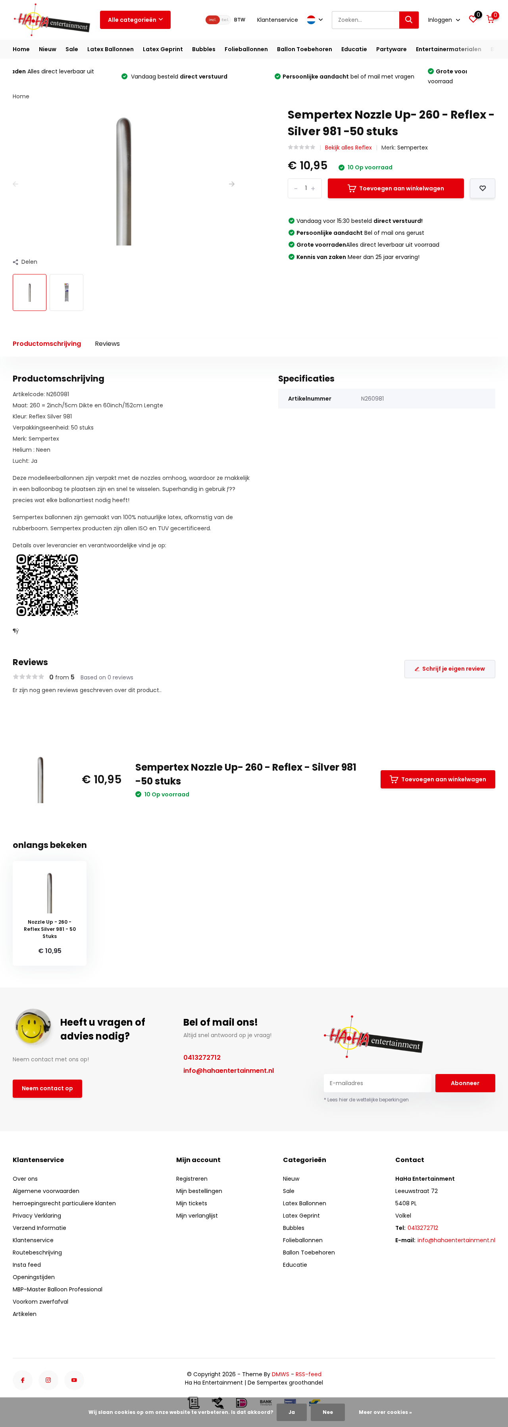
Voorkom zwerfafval (40, 1302)
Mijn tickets (191, 1203)
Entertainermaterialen (448, 49)
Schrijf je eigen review (453, 669)
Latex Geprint (163, 49)
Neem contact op (47, 1088)
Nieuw (47, 49)
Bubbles (204, 49)
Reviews (107, 343)
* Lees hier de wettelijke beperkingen (366, 1099)
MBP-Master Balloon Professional (57, 1289)
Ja (292, 1412)
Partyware (391, 49)
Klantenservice (277, 20)
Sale (71, 49)
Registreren (192, 1179)
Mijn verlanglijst (197, 1216)
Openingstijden (34, 1277)
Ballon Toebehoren (304, 49)
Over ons (25, 1179)
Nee (328, 1412)
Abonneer (465, 1083)
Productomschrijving (47, 343)
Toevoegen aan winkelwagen (401, 188)
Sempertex (412, 148)
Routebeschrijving (37, 1252)
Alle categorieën (132, 20)
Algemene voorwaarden (46, 1191)
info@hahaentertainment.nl (228, 1070)
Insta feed (27, 1265)
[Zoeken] (409, 20)
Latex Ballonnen (110, 49)
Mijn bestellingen (199, 1191)
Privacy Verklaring (37, 1216)
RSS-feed (308, 1374)
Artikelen (25, 1314)
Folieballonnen (246, 49)
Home (21, 49)
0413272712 (202, 1057)
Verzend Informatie (39, 1228)
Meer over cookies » (385, 1412)
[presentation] (15, 184)
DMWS (280, 1374)
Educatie (354, 49)
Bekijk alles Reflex (348, 148)
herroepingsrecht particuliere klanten (64, 1203)
